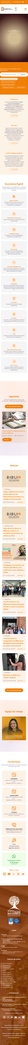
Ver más (6, 439)
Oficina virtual (14, 846)
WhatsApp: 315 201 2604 (8, 1005)
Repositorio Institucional (7, 84)
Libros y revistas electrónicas (8, 79)
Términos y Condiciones (14, 1029)
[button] (26, 2)
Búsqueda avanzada (8, 87)
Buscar (23, 74)
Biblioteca (7, 489)
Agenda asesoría (14, 848)
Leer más (20, 502)
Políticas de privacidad (20, 1027)
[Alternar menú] (25, 9)
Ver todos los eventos (15, 406)
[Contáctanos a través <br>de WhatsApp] (14, 856)
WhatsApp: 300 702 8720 (9, 1001)
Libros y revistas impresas (8, 81)
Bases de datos (21, 87)
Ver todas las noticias (15, 690)
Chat (14, 844)
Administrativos (9, 526)
